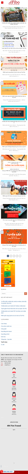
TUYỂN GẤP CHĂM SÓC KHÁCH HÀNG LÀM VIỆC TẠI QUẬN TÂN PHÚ (14, 302)
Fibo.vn (6, 466)
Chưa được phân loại (6, 326)
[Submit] (25, 293)
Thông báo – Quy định (6, 339)
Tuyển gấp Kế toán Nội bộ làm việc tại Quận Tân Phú (14, 308)
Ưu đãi (2, 344)
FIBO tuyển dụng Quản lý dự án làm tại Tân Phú (12, 315)
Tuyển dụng (4, 342)
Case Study (4, 323)
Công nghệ (3, 328)
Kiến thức (3, 336)
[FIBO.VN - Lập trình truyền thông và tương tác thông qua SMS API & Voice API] (14, 2)
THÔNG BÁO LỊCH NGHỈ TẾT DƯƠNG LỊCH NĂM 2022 (13, 312)
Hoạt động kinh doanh (6, 331)
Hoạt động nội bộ (5, 334)
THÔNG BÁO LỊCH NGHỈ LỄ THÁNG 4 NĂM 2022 (13, 306)
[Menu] (2, 2)
